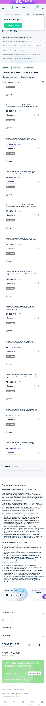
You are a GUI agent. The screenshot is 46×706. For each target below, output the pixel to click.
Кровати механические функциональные (17, 37)
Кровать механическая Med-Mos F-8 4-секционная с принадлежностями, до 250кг (21, 443)
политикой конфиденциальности (22, 680)
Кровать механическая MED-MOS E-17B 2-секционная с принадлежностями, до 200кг (21, 138)
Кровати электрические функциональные (17, 41)
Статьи (6, 466)
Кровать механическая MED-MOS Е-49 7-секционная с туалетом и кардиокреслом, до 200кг (21, 273)
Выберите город (39, 14)
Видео (15, 466)
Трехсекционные (31, 72)
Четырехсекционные (11, 72)
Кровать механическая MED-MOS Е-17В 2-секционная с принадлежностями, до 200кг (21, 172)
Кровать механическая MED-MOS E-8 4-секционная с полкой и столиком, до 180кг (21, 341)
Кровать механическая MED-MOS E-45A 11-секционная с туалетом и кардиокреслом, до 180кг (21, 375)
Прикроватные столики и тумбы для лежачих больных (22, 54)
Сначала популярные (10, 82)
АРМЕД (6, 68)
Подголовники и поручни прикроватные (17, 58)
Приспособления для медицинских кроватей (18, 50)
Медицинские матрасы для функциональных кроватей (22, 46)
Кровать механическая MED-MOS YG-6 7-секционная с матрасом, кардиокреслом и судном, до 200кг (21, 307)
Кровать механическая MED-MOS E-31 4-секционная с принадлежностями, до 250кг (21, 238)
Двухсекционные (10, 77)
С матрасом (29, 68)
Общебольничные (28, 77)
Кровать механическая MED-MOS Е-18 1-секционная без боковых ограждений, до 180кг (22, 105)
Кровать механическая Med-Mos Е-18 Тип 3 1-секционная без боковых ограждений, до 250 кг (22, 409)
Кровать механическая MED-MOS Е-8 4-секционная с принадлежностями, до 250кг (21, 205)
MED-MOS (17, 68)
